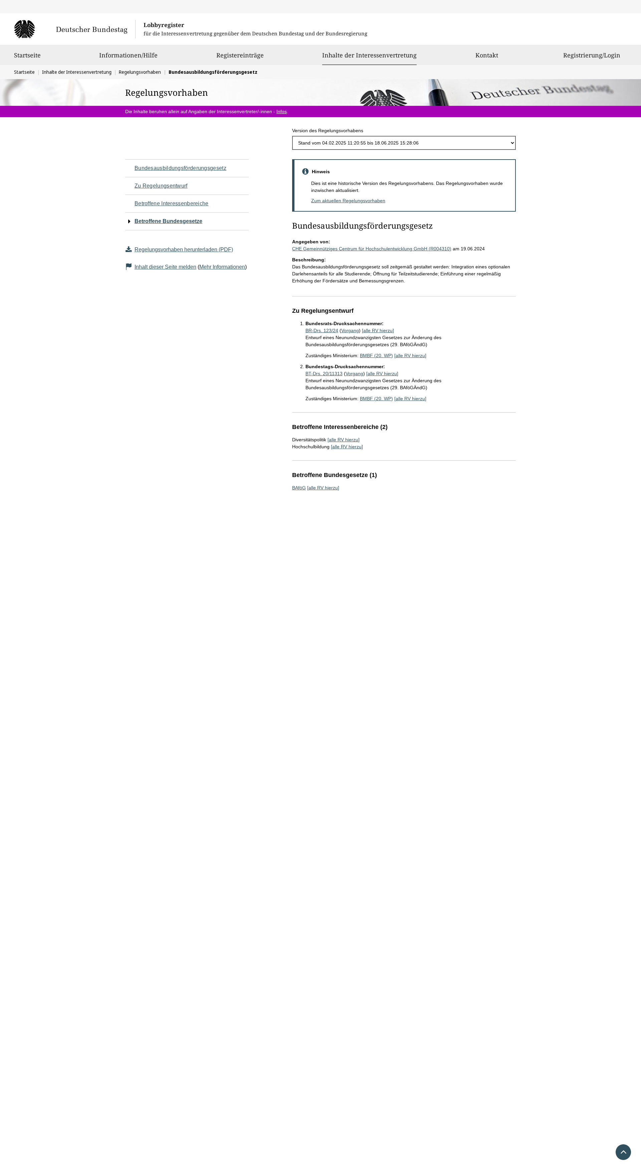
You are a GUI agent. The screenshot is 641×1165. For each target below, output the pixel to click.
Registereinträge (240, 55)
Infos (281, 111)
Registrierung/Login (591, 55)
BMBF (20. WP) (376, 355)
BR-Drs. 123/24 (321, 330)
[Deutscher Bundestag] (74, 29)
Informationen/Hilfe (128, 55)
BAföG (299, 487)
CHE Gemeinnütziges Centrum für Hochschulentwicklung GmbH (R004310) (371, 248)
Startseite (27, 55)
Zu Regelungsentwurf (161, 186)
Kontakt (486, 55)
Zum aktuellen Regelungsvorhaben (348, 200)
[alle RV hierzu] (378, 330)
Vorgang (350, 330)
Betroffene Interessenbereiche (172, 203)
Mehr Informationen (222, 267)
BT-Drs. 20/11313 (324, 373)
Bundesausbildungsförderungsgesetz (180, 168)
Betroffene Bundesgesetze (168, 221)
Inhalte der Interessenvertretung (369, 55)
